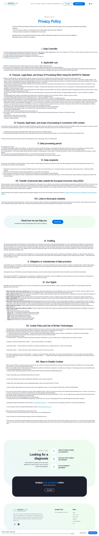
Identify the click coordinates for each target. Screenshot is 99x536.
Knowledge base (56, 3)
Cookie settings (83, 532)
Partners (49, 3)
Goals (32, 3)
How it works (37, 3)
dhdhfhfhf (72, 533)
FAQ (61, 3)
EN (91, 3)
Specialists (43, 3)
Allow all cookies (92, 532)
